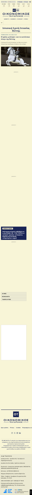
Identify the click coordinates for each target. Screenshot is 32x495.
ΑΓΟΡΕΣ (4, 293)
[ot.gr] (16, 13)
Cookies (18, 427)
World (26, 19)
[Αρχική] (16, 414)
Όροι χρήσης (4, 427)
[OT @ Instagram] (17, 433)
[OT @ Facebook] (12, 433)
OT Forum (26, 1)
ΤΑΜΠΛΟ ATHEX (6, 299)
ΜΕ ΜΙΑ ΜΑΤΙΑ (6, 296)
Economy (20, 19)
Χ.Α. (1, 22)
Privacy (12, 427)
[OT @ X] (15, 433)
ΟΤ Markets (20, 1)
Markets (6, 19)
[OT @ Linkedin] (20, 433)
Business (13, 19)
